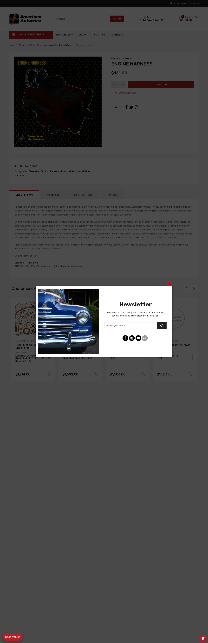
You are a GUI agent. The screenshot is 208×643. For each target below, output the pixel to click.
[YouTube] (138, 338)
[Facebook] (125, 338)
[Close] (169, 283)
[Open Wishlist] (203, 638)
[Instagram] (132, 338)
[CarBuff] (145, 338)
